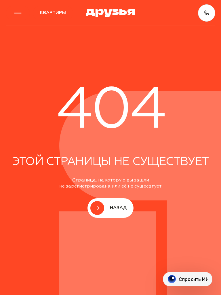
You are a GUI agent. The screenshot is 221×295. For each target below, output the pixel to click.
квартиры (53, 13)
